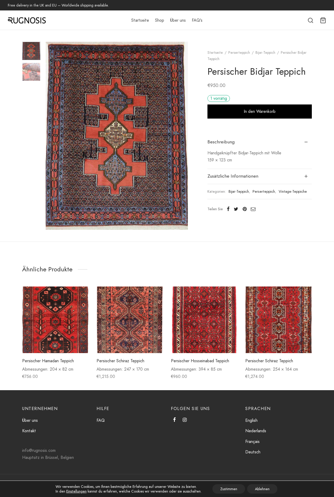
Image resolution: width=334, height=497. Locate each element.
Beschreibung (221, 141)
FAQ (101, 420)
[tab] (259, 142)
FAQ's (197, 20)
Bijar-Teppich (265, 52)
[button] (80, 294)
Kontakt (29, 431)
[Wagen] (323, 20)
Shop (159, 20)
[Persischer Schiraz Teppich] (130, 319)
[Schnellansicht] (80, 306)
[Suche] (310, 20)
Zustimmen (228, 489)
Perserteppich (239, 52)
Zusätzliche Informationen (232, 176)
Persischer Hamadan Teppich (48, 361)
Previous (51, 136)
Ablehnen (262, 489)
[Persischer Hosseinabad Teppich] (204, 319)
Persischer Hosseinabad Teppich (200, 361)
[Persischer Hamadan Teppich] (55, 319)
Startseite (140, 20)
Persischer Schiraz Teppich (120, 361)
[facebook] (174, 420)
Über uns (178, 20)
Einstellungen (76, 491)
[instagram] (185, 420)
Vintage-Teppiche (293, 191)
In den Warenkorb (260, 111)
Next (182, 136)
